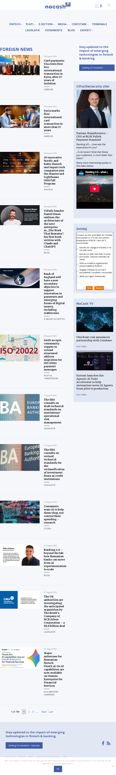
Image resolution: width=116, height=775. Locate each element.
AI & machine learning (51, 693)
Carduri (48, 89)
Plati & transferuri (51, 377)
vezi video (81, 346)
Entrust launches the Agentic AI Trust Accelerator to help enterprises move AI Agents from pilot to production (94, 382)
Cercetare (79, 24)
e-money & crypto (54, 318)
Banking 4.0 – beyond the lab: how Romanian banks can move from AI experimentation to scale (55, 559)
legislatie (32, 30)
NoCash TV (84, 303)
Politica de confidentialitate (48, 757)
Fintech (14, 24)
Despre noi (10, 757)
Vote (89, 288)
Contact (21, 757)
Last (51, 711)
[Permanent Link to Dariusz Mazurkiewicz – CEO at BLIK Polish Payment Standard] (93, 130)
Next (44, 711)
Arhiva (31, 757)
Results (99, 288)
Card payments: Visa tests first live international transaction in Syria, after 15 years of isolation (54, 72)
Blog (71, 30)
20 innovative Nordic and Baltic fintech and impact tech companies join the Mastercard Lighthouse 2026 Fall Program (54, 170)
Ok (58, 769)
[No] (112, 766)
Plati (29, 24)
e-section (45, 24)
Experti (85, 30)
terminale (99, 24)
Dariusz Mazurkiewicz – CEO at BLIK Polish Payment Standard (92, 136)
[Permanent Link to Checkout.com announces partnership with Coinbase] (94, 333)
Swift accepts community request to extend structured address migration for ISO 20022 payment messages (53, 355)
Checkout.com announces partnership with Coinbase (94, 338)
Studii (47, 528)
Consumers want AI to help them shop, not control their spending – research (54, 514)
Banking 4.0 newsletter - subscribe (93, 68)
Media (62, 24)
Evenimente (53, 30)
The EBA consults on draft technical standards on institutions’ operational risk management (54, 411)
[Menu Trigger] (97, 6)
